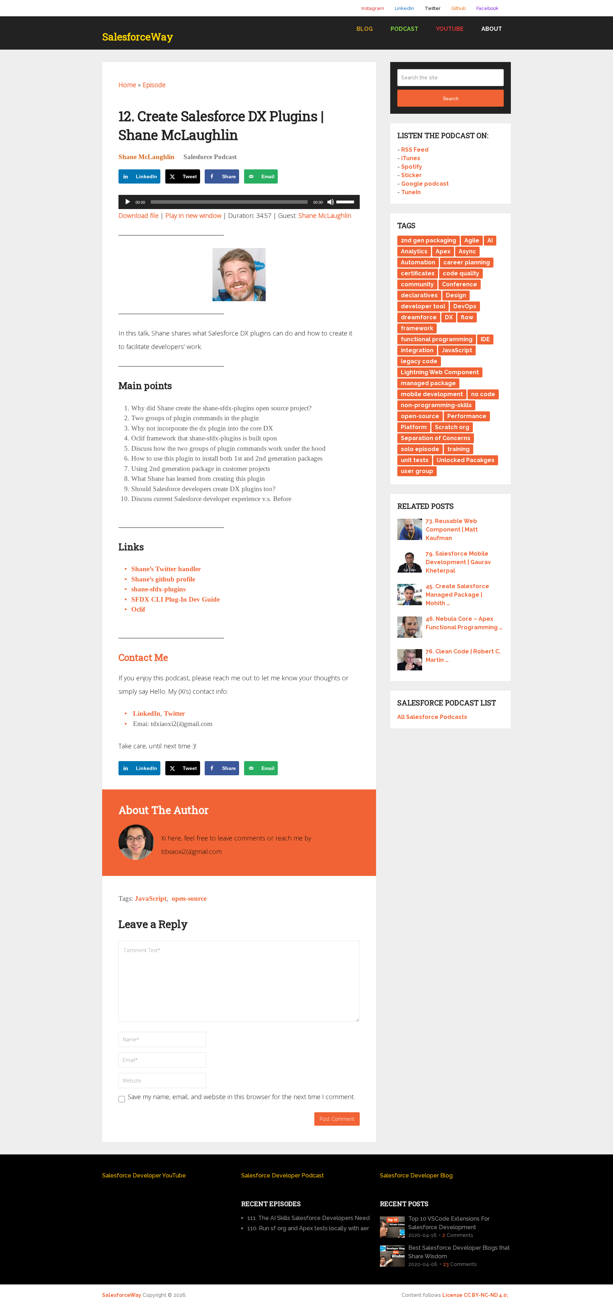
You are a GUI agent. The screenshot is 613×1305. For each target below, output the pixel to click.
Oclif (138, 609)
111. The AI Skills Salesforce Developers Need (308, 1218)
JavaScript (150, 898)
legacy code (419, 361)
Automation (418, 262)
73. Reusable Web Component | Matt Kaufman (452, 529)
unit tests (415, 460)
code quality (461, 273)
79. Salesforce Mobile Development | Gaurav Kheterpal (458, 562)
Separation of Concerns (435, 438)
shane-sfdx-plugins (158, 589)
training (458, 449)
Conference (459, 284)
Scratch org (452, 427)
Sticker (411, 175)
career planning (466, 262)
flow (467, 317)
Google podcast (425, 183)
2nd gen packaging (428, 240)
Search (451, 98)
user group (417, 471)
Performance (466, 416)
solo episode (420, 449)
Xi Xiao (171, 827)
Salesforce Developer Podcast (282, 1175)
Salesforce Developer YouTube (144, 1175)
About (491, 29)
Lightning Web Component (440, 372)
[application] (239, 202)
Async (467, 251)
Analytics (414, 251)
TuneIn (411, 192)
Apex (443, 251)
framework (417, 328)
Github (458, 8)
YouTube (450, 29)
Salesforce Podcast (210, 157)
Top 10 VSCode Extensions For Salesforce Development (449, 1223)
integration (417, 350)
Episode (154, 84)
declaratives (419, 295)
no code (483, 394)
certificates (418, 273)
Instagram (372, 8)
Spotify (411, 166)
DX (449, 317)
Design (456, 295)
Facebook (487, 8)
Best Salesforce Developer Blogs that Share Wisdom (459, 1252)
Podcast (404, 29)
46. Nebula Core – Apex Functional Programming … (464, 623)
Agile (471, 240)
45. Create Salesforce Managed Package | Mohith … (457, 595)
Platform (414, 427)
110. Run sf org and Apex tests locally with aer (308, 1228)
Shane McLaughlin (146, 157)
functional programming (437, 339)
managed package (428, 383)
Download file (138, 215)
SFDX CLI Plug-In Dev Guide (175, 599)
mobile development (432, 394)
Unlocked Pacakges (466, 460)
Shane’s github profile (163, 579)
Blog (365, 29)
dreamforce (419, 317)
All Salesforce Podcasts (432, 717)
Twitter (433, 8)
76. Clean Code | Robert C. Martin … (463, 655)
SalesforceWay (137, 37)
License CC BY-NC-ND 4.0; (475, 1295)
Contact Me (143, 657)
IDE (485, 339)
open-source (189, 898)
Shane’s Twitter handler (166, 569)
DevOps (464, 306)
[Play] (127, 202)
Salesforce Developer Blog (416, 1175)
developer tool (423, 306)
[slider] (346, 201)
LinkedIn (404, 8)
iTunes (410, 158)
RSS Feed (415, 149)
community (417, 284)
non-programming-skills (436, 405)
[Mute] (330, 202)
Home (127, 84)
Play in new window (193, 215)
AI (490, 240)
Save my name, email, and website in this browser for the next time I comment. (241, 1096)
